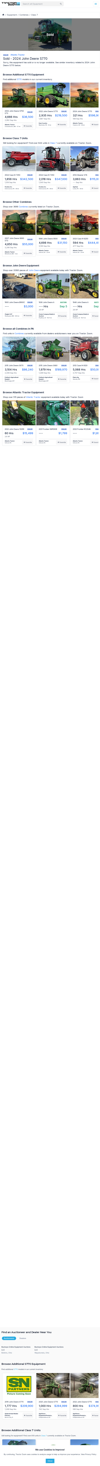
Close (50, 1461)
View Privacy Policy (88, 1454)
